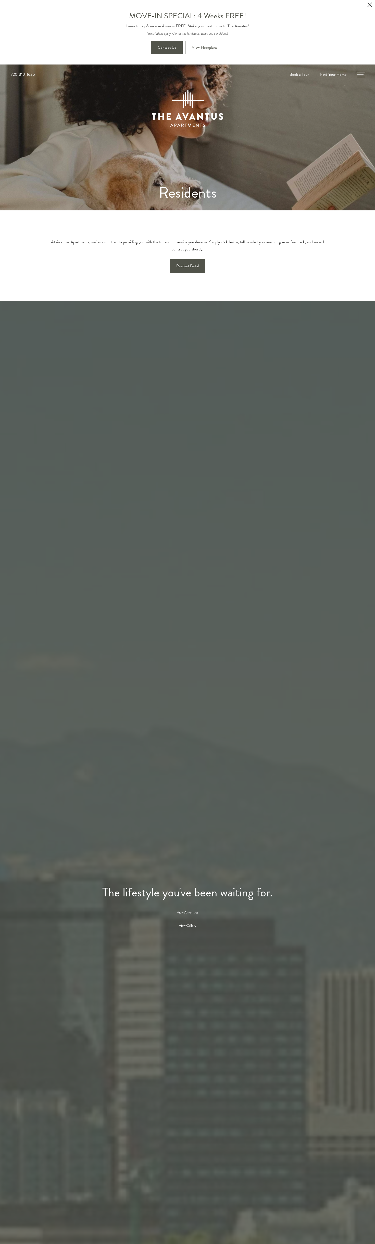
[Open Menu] (361, 74)
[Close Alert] (369, 6)
